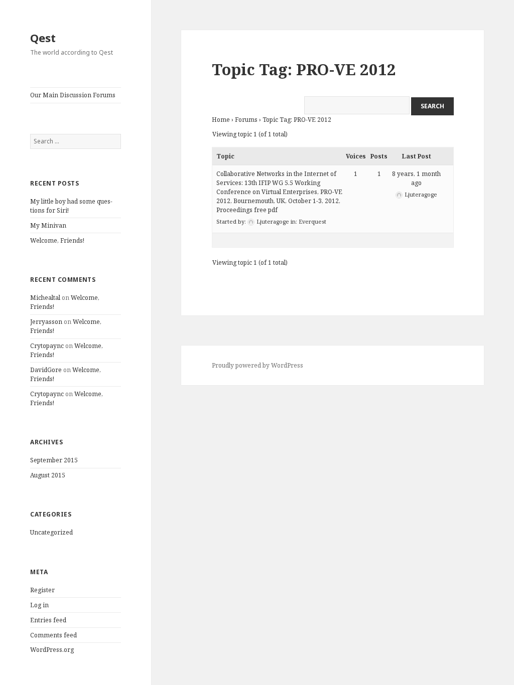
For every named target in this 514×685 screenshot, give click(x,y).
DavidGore (46, 370)
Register (42, 590)
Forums (246, 119)
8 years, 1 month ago (416, 178)
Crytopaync (47, 345)
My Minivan (48, 225)
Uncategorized (51, 532)
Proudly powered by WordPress (257, 365)
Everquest (312, 221)
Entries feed (48, 620)
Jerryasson (46, 321)
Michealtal (45, 297)
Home (221, 119)
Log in (39, 605)
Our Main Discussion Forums (72, 95)
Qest (43, 37)
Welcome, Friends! (57, 240)
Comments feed (53, 635)
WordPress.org (52, 649)
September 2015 (54, 460)
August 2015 (47, 475)
